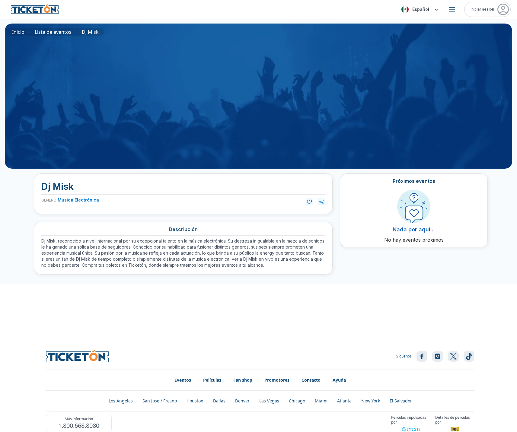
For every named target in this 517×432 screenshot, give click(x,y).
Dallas (219, 401)
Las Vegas (269, 401)
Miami (321, 401)
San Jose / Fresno (159, 401)
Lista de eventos (53, 32)
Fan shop (242, 380)
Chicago (297, 401)
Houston (195, 401)
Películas (212, 380)
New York (370, 401)
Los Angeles (121, 401)
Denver (242, 401)
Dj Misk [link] (90, 32)
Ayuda (339, 380)
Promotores (276, 380)
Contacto (311, 380)
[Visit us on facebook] (421, 356)
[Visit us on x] (453, 356)
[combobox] (419, 9)
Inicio (18, 32)
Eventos (182, 380)
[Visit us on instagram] (437, 356)
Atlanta (344, 401)
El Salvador (401, 401)
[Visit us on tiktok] (469, 356)
